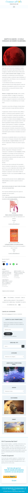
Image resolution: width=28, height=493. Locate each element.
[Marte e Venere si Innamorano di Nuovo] (14, 200)
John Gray (14, 213)
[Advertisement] (14, 23)
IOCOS (14, 489)
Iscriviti (8, 333)
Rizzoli (14, 249)
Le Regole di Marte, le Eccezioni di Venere (14, 244)
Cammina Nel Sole (9, 488)
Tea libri (14, 220)
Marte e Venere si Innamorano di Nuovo (14, 214)
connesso (9, 314)
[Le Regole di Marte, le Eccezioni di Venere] (14, 229)
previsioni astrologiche (10, 290)
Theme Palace (21, 491)
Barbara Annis (16, 242)
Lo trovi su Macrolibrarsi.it (14, 224)
